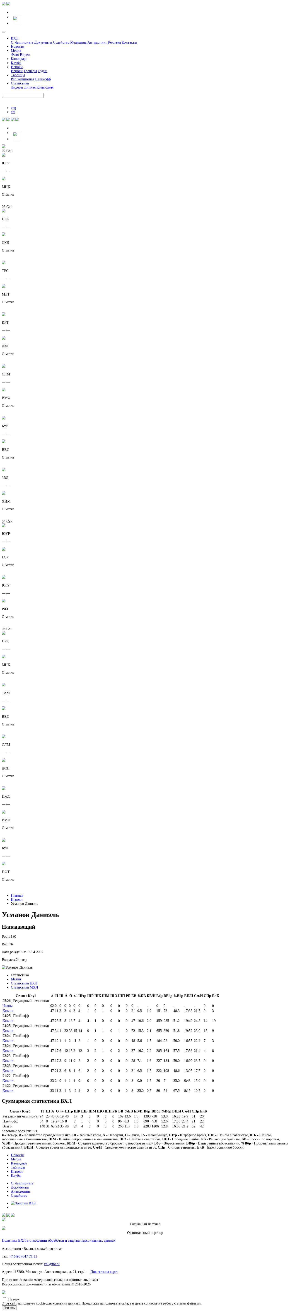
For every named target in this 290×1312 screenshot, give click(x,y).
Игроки (17, 67)
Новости (17, 46)
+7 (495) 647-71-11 (23, 1256)
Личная (30, 87)
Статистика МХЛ (24, 987)
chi (13, 112)
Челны (7, 1006)
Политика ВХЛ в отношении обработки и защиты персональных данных (59, 1240)
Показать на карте (104, 1272)
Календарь (19, 59)
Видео (25, 55)
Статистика (20, 83)
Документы (43, 42)
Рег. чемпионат (22, 79)
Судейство (61, 42)
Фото (15, 55)
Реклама (114, 42)
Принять (9, 1308)
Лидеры (17, 87)
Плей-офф (43, 79)
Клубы (16, 63)
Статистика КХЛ (24, 983)
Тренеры (30, 71)
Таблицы (18, 75)
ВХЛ (15, 38)
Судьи (42, 71)
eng (13, 108)
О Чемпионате (22, 42)
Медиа (16, 50)
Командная (44, 87)
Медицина (78, 42)
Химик (7, 1011)
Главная (17, 895)
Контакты (129, 42)
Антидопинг (97, 42)
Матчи (16, 979)
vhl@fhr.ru (52, 1264)
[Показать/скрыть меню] (3, 31)
